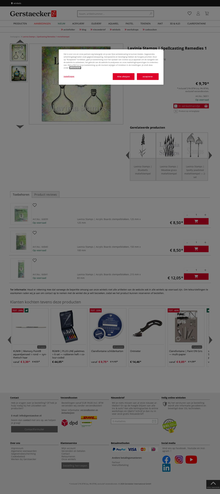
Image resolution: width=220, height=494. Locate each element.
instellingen (69, 76)
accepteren (148, 76)
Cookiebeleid (75, 68)
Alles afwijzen (123, 76)
